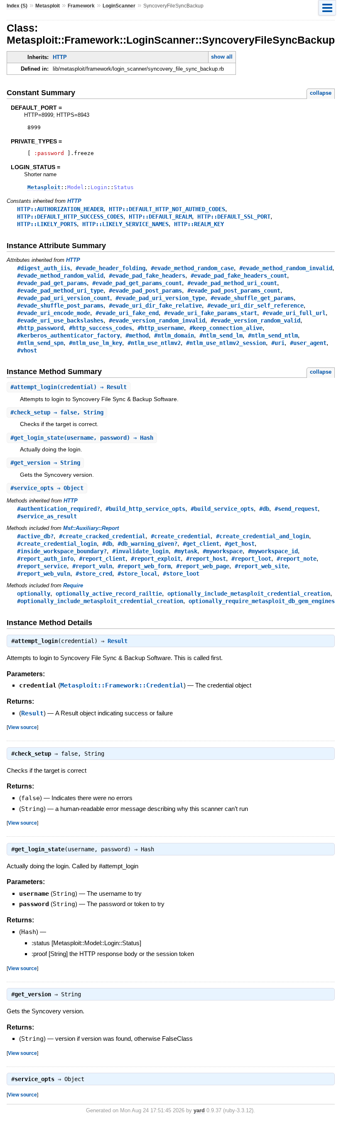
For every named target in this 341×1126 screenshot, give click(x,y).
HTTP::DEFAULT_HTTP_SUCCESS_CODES (70, 216)
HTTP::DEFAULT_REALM (160, 216)
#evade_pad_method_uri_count (232, 283)
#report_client (102, 558)
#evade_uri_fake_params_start (210, 313)
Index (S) (17, 6)
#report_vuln (92, 566)
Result (118, 641)
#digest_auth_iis (43, 268)
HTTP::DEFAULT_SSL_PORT (233, 216)
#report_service (42, 566)
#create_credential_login (57, 543)
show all (222, 57)
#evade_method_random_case (192, 268)
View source (22, 727)
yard (199, 1110)
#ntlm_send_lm (221, 335)
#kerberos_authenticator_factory (68, 335)
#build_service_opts (222, 508)
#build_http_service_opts (145, 508)
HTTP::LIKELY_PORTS (47, 224)
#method (137, 335)
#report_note (296, 558)
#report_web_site (261, 566)
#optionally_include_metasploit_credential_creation (100, 601)
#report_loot (251, 558)
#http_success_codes (100, 328)
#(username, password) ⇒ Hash (81, 437)
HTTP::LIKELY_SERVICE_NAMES (125, 224)
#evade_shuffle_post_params (60, 305)
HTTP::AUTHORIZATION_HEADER (60, 209)
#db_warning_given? (147, 543)
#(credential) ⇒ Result (68, 387)
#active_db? (35, 536)
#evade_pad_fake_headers (147, 275)
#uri (278, 343)
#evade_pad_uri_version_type (160, 298)
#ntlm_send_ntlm (273, 335)
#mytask (185, 551)
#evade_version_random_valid (255, 320)
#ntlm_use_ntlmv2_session (226, 343)
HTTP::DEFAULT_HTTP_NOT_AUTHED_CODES (167, 209)
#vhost (27, 350)
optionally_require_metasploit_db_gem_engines (262, 601)
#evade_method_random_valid (60, 275)
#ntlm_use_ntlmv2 (154, 343)
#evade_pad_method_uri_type (60, 290)
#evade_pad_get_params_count (137, 283)
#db (264, 508)
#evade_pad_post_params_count (233, 290)
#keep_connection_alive (225, 328)
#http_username (160, 328)
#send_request (296, 508)
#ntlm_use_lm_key (95, 343)
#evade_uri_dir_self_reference (255, 305)
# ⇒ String (45, 462)
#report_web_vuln (43, 573)
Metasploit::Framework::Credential (122, 685)
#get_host (240, 543)
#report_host (206, 558)
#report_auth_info (45, 558)
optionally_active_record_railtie (109, 593)
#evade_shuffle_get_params (252, 298)
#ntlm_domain (174, 335)
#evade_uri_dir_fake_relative (155, 305)
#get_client (201, 543)
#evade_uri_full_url (294, 313)
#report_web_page (202, 566)
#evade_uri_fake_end (127, 313)
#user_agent (308, 343)
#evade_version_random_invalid (157, 320)
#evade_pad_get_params (52, 283)
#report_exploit (156, 558)
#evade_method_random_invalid (285, 268)
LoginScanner (119, 6)
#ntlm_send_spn (40, 343)
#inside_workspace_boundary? (62, 551)
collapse (320, 93)
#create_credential (181, 536)
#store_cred (94, 573)
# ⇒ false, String (56, 412)
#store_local (137, 573)
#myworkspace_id (273, 551)
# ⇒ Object (46, 488)
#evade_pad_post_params (145, 290)
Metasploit (47, 6)
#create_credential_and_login (262, 536)
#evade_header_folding (110, 268)
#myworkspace (223, 551)
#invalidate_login (140, 551)
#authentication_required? (58, 508)
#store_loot (181, 573)
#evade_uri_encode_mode (53, 313)
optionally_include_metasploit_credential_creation (248, 593)
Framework (81, 6)
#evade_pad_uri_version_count (63, 298)
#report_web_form (144, 566)
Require (73, 585)
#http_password (40, 328)
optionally (33, 593)
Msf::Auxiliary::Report (91, 528)
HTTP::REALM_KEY (199, 224)
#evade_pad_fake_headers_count (239, 275)
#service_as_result (47, 516)
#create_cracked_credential (102, 536)
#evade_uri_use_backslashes (60, 320)
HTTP (60, 57)
